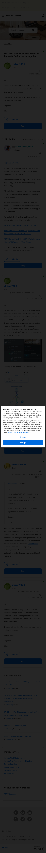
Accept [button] (23, 442)
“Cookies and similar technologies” (19, 432)
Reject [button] (23, 437)
